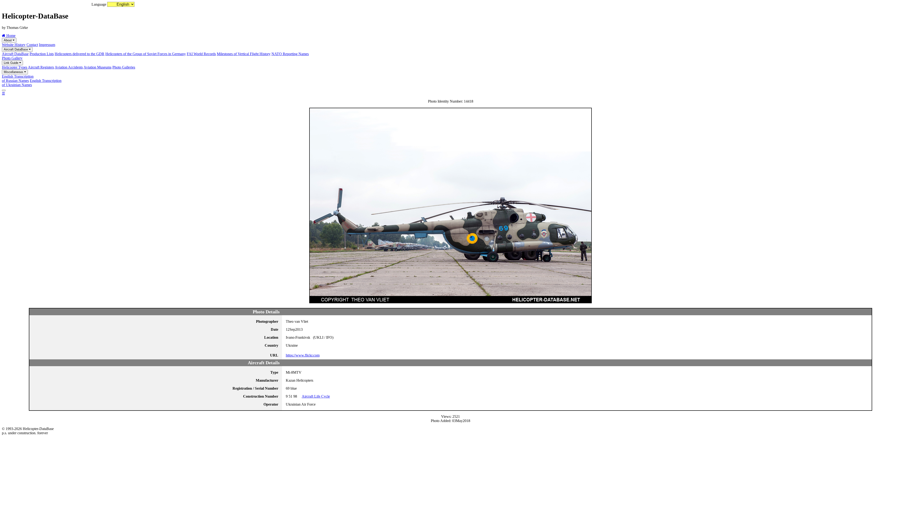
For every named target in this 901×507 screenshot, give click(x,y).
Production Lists (42, 54)
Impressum (47, 45)
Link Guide (11, 63)
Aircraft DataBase (16, 49)
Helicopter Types (14, 67)
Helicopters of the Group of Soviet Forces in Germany (145, 54)
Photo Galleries (123, 67)
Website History (14, 45)
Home (10, 36)
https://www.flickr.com (303, 355)
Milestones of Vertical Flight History (244, 54)
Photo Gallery (12, 58)
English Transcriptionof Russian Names (18, 78)
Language (99, 4)
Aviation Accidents (69, 67)
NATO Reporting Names (290, 54)
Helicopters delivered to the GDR (79, 54)
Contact (32, 45)
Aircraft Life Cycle (316, 396)
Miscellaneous (14, 72)
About (8, 40)
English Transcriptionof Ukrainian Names (31, 83)
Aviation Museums (97, 67)
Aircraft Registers (41, 67)
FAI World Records (201, 54)
